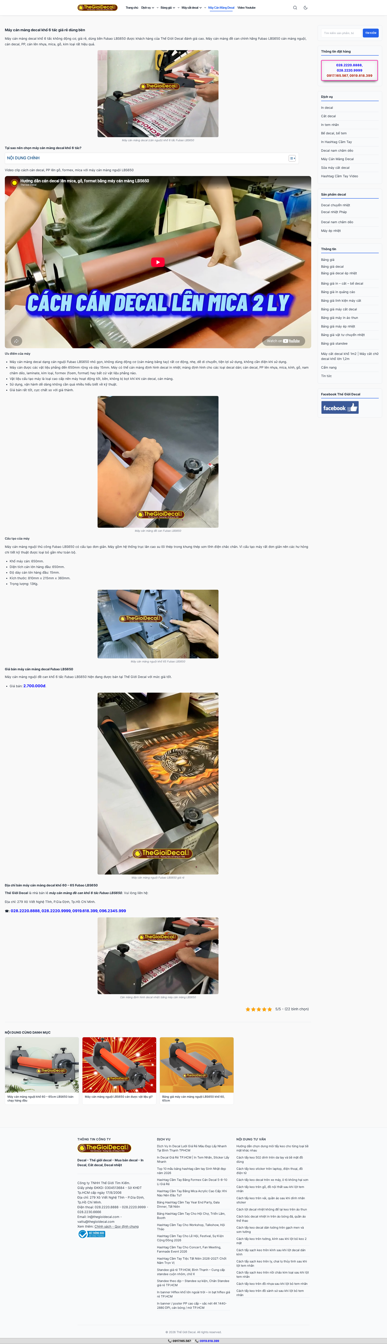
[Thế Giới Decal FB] (350, 407)
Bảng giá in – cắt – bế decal (342, 283)
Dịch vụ (146, 7)
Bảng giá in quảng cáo (338, 292)
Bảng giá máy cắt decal (339, 309)
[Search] (295, 8)
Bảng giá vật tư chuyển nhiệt (343, 335)
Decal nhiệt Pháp (334, 212)
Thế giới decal (100, 1160)
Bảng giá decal (332, 266)
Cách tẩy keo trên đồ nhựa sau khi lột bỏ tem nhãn (272, 1284)
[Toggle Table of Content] (290, 158)
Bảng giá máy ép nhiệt (338, 326)
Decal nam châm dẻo (337, 150)
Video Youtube (246, 7)
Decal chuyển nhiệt (335, 205)
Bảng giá (166, 7)
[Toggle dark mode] (306, 8)
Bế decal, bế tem (334, 133)
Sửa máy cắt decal (335, 168)
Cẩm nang (329, 367)
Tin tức (326, 376)
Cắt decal (328, 116)
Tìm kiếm (370, 33)
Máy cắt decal (190, 7)
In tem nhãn (330, 125)
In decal (327, 108)
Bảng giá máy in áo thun (339, 318)
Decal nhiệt (113, 1165)
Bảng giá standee (334, 343)
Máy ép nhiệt (331, 231)
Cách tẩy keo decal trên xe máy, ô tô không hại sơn (272, 1180)
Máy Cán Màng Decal (221, 7)
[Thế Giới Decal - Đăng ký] (114, 1234)
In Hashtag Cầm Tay (336, 142)
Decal (81, 1160)
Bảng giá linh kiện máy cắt (341, 300)
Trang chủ (132, 7)
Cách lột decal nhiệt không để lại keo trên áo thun (271, 1209)
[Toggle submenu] (157, 7)
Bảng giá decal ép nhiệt (339, 273)
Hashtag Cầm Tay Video (339, 176)
